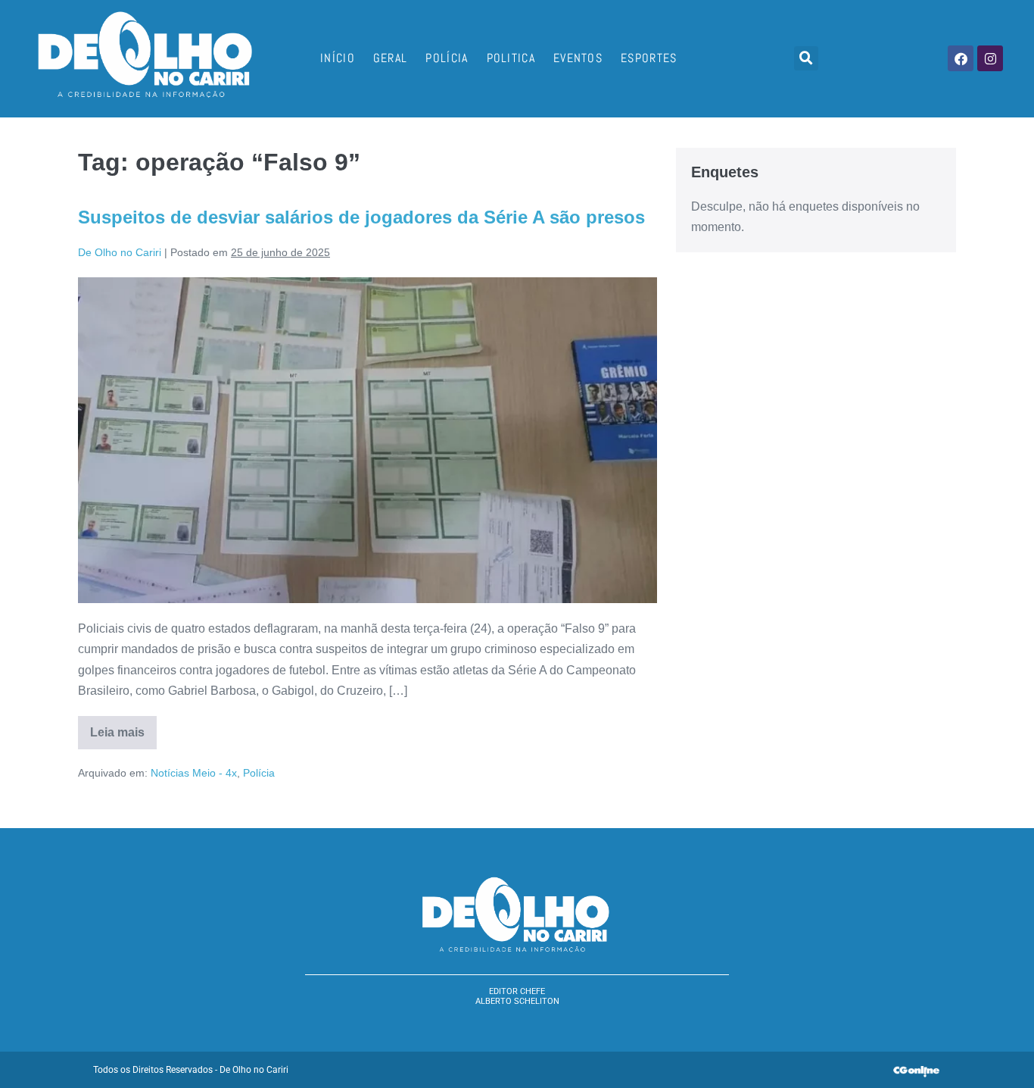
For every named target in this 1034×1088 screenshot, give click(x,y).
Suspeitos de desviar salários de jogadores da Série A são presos (361, 217)
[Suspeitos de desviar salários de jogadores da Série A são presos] (367, 440)
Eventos (578, 58)
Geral (390, 58)
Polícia (446, 58)
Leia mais (123, 727)
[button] (806, 58)
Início (337, 58)
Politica (511, 58)
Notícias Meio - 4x (194, 773)
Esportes (649, 58)
